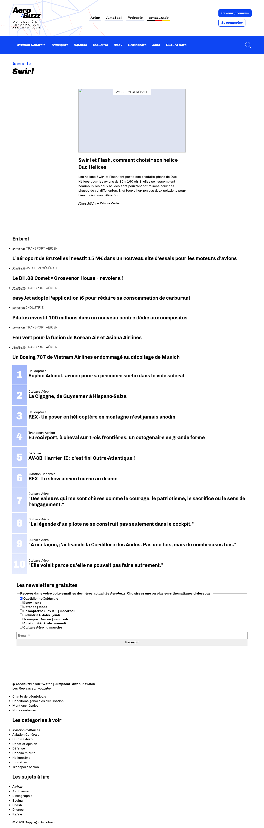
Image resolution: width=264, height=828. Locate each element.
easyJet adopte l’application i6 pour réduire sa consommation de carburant (101, 298)
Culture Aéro (176, 45)
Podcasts (135, 18)
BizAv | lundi (32, 603)
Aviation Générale (31, 45)
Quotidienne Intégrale (40, 598)
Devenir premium (235, 13)
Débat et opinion (24, 744)
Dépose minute (23, 753)
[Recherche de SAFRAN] (247, 45)
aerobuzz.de (159, 18)
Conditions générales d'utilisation (38, 701)
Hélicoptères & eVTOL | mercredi (48, 611)
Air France (20, 791)
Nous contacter (24, 710)
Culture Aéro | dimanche (42, 627)
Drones (18, 810)
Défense (80, 45)
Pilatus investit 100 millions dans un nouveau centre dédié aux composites (99, 318)
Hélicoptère (137, 45)
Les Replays (21, 688)
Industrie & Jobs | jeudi (41, 615)
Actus (95, 18)
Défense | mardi (35, 607)
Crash (17, 805)
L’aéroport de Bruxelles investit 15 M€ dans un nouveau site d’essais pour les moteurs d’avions (124, 258)
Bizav (118, 45)
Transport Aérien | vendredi (45, 619)
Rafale (17, 814)
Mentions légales (25, 705)
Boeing (17, 800)
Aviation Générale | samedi (44, 623)
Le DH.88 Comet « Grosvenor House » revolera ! (67, 278)
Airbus (17, 786)
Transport (59, 45)
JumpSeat (114, 18)
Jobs (156, 45)
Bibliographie (22, 796)
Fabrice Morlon (110, 203)
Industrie (100, 45)
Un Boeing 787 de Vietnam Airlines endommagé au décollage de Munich (96, 357)
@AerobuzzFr (23, 684)
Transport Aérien (42, 248)
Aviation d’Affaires (26, 730)
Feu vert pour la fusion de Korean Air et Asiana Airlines (77, 337)
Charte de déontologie (29, 696)
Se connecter (232, 23)
